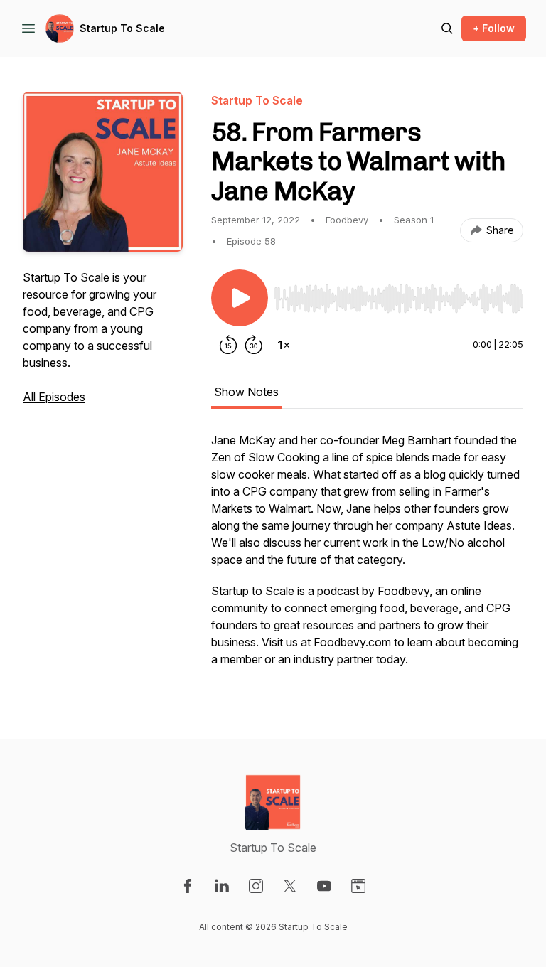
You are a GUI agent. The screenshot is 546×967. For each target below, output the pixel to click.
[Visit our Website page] (358, 886)
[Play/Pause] (239, 297)
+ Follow (494, 28)
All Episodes (54, 397)
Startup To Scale (122, 28)
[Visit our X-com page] (290, 886)
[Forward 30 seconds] (254, 345)
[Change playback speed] (283, 345)
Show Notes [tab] (246, 392)
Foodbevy (403, 591)
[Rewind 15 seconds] (228, 345)
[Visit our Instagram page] (256, 886)
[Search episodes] (447, 28)
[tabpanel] (367, 557)
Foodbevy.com (352, 642)
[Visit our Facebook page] (188, 886)
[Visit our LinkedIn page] (222, 886)
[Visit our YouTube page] (324, 886)
